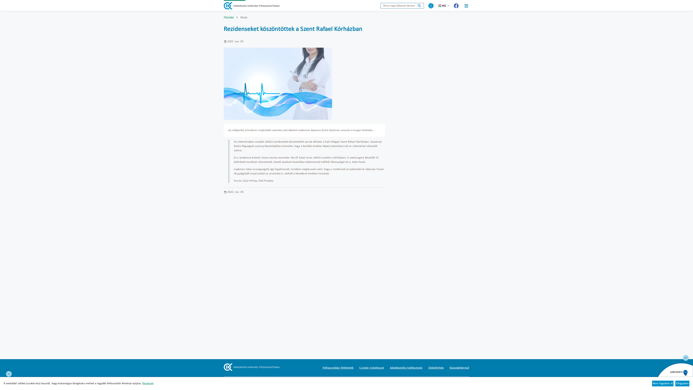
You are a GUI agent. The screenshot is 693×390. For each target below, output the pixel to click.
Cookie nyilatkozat (371, 368)
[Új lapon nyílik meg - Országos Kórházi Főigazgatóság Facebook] (456, 6)
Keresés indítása (419, 5)
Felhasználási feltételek (338, 368)
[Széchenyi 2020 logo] (686, 358)
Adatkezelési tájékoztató (406, 368)
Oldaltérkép (436, 368)
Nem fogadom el (663, 383)
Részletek (148, 383)
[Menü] (466, 6)
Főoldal (229, 17)
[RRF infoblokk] (9, 374)
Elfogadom (682, 383)
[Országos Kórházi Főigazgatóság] (252, 5)
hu (444, 6)
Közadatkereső (459, 368)
